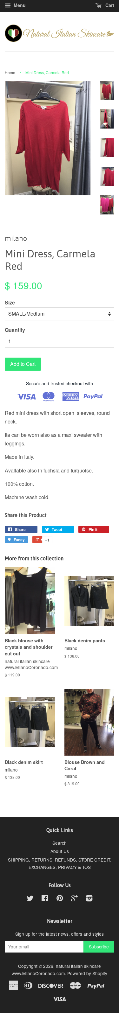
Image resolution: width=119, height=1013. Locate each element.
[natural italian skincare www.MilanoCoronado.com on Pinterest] (59, 899)
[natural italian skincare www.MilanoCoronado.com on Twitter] (30, 899)
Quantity (15, 329)
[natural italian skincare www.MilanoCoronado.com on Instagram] (89, 899)
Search (59, 843)
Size (10, 302)
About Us (59, 851)
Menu (19, 5)
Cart (109, 5)
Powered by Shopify (87, 973)
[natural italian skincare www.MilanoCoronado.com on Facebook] (45, 899)
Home (10, 72)
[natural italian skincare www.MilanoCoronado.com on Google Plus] (74, 899)
